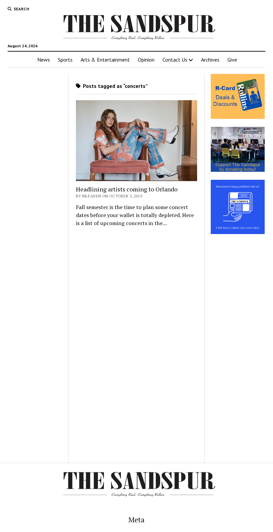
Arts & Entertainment (105, 59)
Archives (210, 59)
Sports (65, 59)
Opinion (146, 59)
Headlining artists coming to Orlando (126, 189)
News (43, 59)
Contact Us (174, 59)
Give (232, 59)
